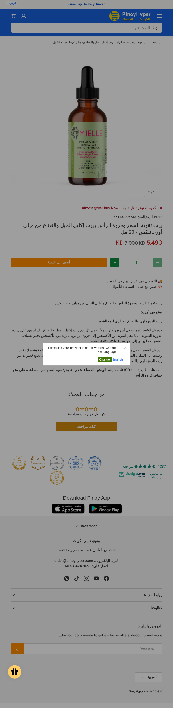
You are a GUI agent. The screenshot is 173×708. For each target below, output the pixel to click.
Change (104, 359)
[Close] (125, 347)
